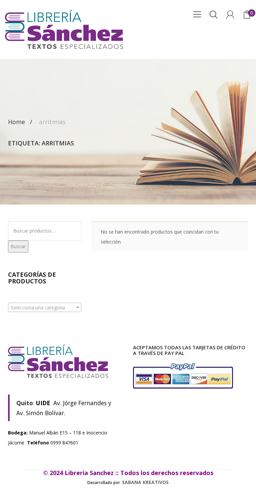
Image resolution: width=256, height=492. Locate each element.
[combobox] (44, 307)
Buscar (18, 246)
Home (16, 122)
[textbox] (44, 307)
